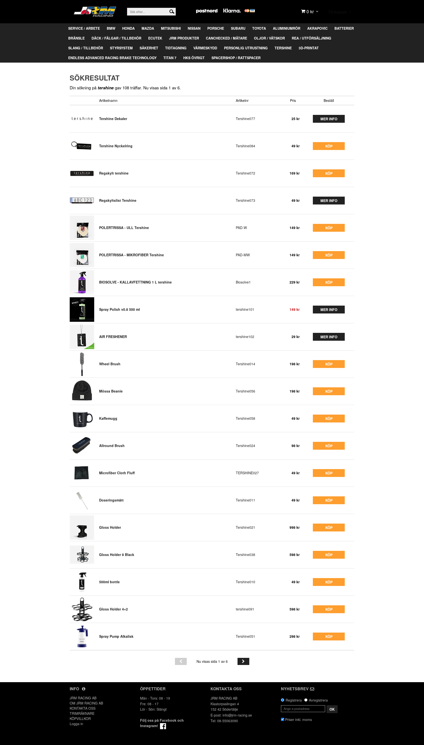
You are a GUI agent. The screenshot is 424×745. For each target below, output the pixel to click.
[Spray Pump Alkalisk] (82, 636)
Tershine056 (245, 391)
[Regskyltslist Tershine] (82, 200)
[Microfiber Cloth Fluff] (82, 473)
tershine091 (245, 609)
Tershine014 (245, 363)
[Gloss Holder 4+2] (82, 609)
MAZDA (148, 28)
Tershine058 (245, 418)
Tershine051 (245, 636)
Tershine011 (245, 500)
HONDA (128, 28)
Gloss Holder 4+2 (113, 609)
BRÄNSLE (76, 38)
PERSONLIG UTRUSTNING (246, 47)
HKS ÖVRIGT (194, 57)
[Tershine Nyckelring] (82, 146)
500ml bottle (109, 581)
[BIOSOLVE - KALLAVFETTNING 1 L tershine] (82, 282)
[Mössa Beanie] (82, 391)
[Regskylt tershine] (82, 173)
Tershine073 (245, 200)
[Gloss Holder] (82, 527)
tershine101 (245, 309)
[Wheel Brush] (82, 364)
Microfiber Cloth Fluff (117, 472)
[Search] (171, 11)
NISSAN (194, 28)
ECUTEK (155, 38)
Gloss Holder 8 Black (116, 554)
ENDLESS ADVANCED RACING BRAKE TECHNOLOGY (112, 57)
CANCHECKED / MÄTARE (226, 38)
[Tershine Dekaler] (82, 119)
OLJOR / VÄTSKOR (269, 38)
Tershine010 (245, 581)
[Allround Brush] (82, 445)
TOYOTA (259, 28)
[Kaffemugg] (82, 418)
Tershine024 (245, 445)
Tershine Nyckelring (115, 145)
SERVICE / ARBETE (84, 28)
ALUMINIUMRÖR (286, 28)
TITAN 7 (169, 57)
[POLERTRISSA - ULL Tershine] (82, 228)
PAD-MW (243, 254)
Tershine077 (245, 118)
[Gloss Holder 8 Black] (82, 554)
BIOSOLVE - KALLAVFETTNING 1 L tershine (135, 282)
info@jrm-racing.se (237, 715)
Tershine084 (245, 145)
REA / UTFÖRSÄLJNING (311, 38)
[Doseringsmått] (82, 500)
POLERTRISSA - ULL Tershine (124, 227)
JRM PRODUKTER (184, 38)
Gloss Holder (110, 527)
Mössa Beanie (111, 391)
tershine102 (245, 336)
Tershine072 (245, 173)
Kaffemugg (108, 418)
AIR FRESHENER (113, 336)
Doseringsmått (111, 500)
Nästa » (243, 661)
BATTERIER (344, 28)
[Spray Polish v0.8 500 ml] (82, 309)
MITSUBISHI (171, 28)
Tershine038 (245, 554)
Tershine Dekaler (113, 118)
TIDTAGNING (175, 47)
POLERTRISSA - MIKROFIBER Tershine (131, 254)
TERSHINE (283, 47)
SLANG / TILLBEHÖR (85, 47)
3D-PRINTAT (309, 47)
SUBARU (238, 28)
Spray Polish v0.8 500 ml (119, 309)
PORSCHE (215, 28)
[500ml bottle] (82, 582)
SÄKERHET (149, 47)
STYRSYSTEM (121, 47)
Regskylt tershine (114, 173)
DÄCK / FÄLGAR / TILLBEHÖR (116, 38)
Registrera (294, 700)
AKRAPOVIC (317, 28)
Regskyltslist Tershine (117, 200)
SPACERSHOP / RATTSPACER (236, 57)
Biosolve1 (243, 282)
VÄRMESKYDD (205, 47)
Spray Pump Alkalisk (116, 636)
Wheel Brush (109, 363)
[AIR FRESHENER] (82, 337)
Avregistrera (318, 700)
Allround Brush (112, 445)
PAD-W (241, 227)
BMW (111, 28)
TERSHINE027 (247, 472)
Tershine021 (245, 527)
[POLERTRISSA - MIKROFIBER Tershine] (82, 255)
